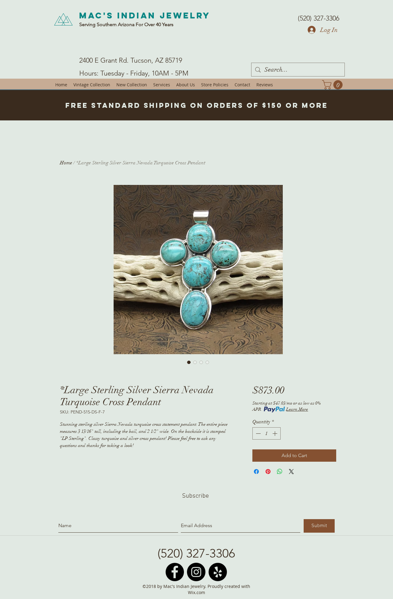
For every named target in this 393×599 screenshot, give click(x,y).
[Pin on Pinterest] (268, 471)
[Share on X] (291, 471)
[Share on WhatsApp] (279, 471)
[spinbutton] (266, 433)
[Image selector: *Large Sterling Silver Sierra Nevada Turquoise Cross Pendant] (189, 362)
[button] (333, 84)
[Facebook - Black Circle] (174, 572)
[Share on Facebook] (256, 471)
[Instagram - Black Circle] (196, 572)
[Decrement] (257, 433)
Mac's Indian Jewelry (145, 15)
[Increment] (275, 433)
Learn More (297, 409)
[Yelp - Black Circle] (217, 572)
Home (66, 163)
